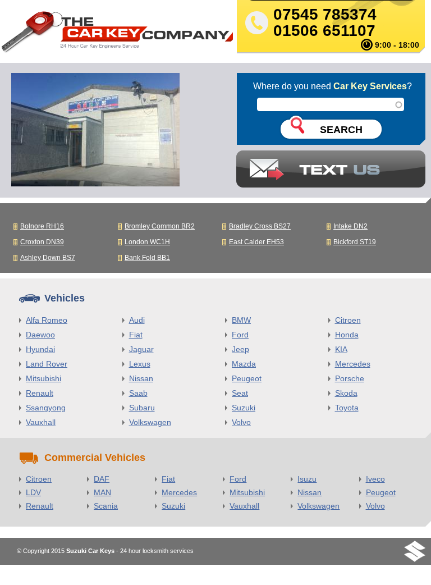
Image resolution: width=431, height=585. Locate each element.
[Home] (116, 34)
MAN (102, 492)
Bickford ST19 (354, 242)
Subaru (142, 407)
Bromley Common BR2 (160, 226)
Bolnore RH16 (42, 226)
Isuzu (307, 478)
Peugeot (247, 378)
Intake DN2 (350, 226)
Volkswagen (150, 422)
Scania (106, 505)
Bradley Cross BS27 (260, 226)
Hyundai (40, 349)
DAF (101, 478)
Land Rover (46, 363)
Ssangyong (46, 407)
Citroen (348, 320)
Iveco (375, 478)
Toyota (347, 407)
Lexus (139, 363)
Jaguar (141, 349)
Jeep (240, 349)
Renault (39, 393)
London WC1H (147, 242)
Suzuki (243, 407)
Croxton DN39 (42, 242)
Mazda (244, 363)
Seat (240, 393)
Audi (137, 320)
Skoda (346, 393)
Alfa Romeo (46, 320)
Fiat (136, 334)
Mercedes (352, 363)
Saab (138, 393)
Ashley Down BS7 (47, 258)
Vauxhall (41, 422)
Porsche (349, 378)
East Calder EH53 (256, 242)
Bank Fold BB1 (147, 258)
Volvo (241, 422)
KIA (341, 349)
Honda (347, 334)
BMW (241, 320)
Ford (240, 334)
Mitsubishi (43, 378)
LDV (33, 492)
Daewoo (40, 334)
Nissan (141, 378)
